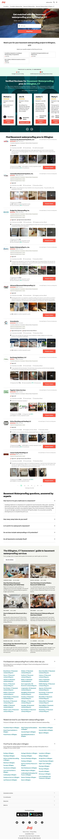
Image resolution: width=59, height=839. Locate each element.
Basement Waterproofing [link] (28, 6)
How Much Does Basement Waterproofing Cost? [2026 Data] (13, 584)
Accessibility (29, 833)
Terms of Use (26, 831)
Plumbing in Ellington (9, 756)
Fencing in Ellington (8, 765)
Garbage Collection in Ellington (29, 753)
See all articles (9, 560)
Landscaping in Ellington (9, 775)
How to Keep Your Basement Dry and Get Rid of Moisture (14, 644)
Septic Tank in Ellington (45, 763)
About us (5, 805)
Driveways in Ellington (45, 774)
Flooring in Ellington (44, 766)
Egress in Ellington (44, 733)
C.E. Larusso (33, 640)
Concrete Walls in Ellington (46, 730)
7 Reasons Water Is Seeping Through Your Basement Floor (41, 644)
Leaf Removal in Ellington (10, 780)
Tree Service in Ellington (9, 768)
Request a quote (8, 121)
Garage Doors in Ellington (45, 758)
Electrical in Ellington (9, 763)
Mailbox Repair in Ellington (28, 770)
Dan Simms (6, 610)
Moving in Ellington (44, 769)
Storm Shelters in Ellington (46, 727)
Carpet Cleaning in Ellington (46, 761)
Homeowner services (8, 793)
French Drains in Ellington (10, 734)
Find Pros (29, 31)
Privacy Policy (33, 831)
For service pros (7, 797)
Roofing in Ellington (8, 753)
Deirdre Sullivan (8, 640)
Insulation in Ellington (44, 753)
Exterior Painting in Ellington (28, 777)
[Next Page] (41, 485)
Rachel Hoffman (34, 580)
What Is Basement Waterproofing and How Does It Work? (42, 614)
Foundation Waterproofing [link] (16, 6)
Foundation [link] (6, 6)
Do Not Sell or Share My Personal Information (29, 836)
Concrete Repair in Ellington (28, 732)
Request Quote (49, 167)
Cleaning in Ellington (26, 756)
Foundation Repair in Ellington (11, 727)
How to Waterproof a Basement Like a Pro (15, 614)
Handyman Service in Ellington (11, 777)
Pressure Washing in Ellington (29, 758)
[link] (4, 116)
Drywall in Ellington (44, 771)
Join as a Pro (49, 2)
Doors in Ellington (26, 780)
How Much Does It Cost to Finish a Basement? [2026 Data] (40, 584)
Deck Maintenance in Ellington (29, 768)
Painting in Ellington (26, 761)
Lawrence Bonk (7, 580)
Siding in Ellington (43, 756)
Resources (5, 801)
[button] (14, 159)
